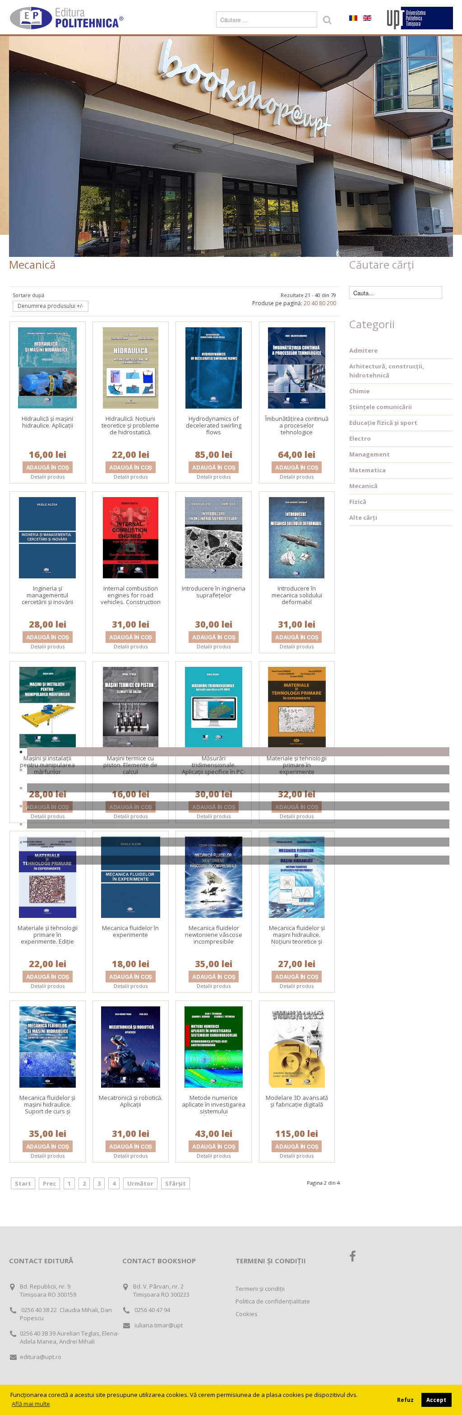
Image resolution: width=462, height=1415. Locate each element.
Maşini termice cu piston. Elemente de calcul (130, 765)
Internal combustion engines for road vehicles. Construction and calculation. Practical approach (131, 601)
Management (369, 454)
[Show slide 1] (238, 751)
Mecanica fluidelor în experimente (130, 931)
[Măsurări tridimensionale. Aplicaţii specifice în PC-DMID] (214, 707)
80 (322, 303)
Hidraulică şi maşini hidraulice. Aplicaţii (47, 421)
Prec (49, 1183)
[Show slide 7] (238, 860)
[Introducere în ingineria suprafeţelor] (213, 537)
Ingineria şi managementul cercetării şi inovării (47, 595)
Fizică (357, 502)
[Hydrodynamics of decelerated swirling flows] (213, 367)
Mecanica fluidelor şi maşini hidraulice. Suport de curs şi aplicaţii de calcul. (47, 1108)
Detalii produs (48, 476)
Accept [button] (436, 1399)
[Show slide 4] (238, 805)
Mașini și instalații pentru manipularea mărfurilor (47, 765)
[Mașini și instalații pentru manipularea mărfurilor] (47, 707)
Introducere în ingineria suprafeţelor (213, 591)
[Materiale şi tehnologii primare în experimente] (297, 707)
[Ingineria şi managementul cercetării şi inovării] (47, 537)
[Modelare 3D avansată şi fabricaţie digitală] (297, 1046)
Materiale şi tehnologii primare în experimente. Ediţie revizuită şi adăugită (48, 938)
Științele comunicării (380, 407)
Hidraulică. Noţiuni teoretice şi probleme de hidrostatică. (130, 425)
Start (23, 1183)
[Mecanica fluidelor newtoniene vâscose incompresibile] (214, 876)
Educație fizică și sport (383, 423)
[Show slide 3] (238, 787)
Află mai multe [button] (31, 1404)
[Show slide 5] (238, 824)
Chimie (359, 391)
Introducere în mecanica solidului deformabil (297, 595)
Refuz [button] (405, 1399)
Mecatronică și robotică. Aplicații (130, 1101)
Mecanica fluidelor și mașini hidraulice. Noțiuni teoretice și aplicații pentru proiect (297, 938)
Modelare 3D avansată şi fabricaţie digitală (297, 1101)
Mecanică (363, 486)
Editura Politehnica (67, 18)
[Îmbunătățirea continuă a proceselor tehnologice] (296, 367)
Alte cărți (363, 517)
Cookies (247, 1314)
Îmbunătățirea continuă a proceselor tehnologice (296, 425)
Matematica (367, 470)
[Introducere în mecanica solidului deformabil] (296, 537)
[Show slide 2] (238, 769)
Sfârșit (175, 1183)
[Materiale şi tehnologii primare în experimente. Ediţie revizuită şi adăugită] (48, 876)
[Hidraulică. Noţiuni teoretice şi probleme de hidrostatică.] (131, 367)
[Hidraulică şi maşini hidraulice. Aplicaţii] (47, 367)
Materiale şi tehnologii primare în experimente (297, 765)
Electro (360, 438)
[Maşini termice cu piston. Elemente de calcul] (130, 707)
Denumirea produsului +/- (50, 306)
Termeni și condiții (260, 1289)
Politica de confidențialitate (273, 1301)
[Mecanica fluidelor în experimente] (130, 876)
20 (307, 303)
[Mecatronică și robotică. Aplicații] (130, 1046)
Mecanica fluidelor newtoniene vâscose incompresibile (213, 934)
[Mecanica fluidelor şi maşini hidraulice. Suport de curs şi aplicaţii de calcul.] (47, 1046)
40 (314, 303)
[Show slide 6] (238, 842)
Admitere (363, 350)
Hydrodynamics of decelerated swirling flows (213, 425)
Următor (140, 1183)
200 (331, 303)
